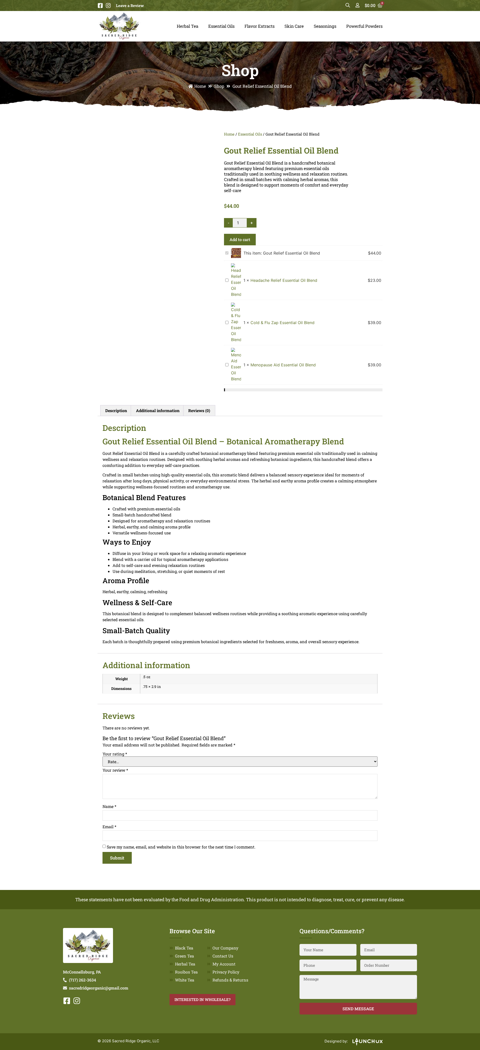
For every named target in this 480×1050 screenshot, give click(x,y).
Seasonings (325, 26)
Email (109, 827)
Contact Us (222, 955)
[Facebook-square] (100, 5)
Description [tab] (116, 410)
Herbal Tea (187, 26)
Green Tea (184, 955)
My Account (224, 963)
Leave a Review (130, 5)
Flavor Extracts (259, 26)
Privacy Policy (225, 971)
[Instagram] (108, 5)
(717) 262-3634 (82, 979)
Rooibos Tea (186, 971)
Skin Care (294, 26)
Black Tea (184, 947)
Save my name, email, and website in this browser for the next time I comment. (181, 847)
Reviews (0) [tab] (199, 410)
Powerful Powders (364, 26)
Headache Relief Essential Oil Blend (283, 280)
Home (200, 86)
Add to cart (240, 239)
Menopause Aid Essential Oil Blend (283, 364)
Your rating (114, 754)
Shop (219, 86)
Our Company (225, 947)
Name (109, 806)
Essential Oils (221, 26)
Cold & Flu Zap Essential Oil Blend (282, 322)
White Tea (184, 979)
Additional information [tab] (158, 410)
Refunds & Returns (230, 979)
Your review (115, 770)
